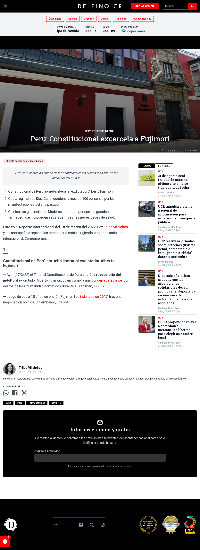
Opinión (72, 18)
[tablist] (167, 165)
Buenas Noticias (142, 18)
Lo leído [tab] (164, 166)
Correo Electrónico (47, 451)
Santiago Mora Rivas (169, 308)
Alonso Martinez (167, 192)
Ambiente (121, 18)
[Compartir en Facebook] (15, 393)
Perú (19, 403)
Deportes (89, 18)
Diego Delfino (165, 261)
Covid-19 (56, 403)
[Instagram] (102, 524)
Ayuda (56, 524)
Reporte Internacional (100, 131)
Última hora (55, 18)
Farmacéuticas (37, 403)
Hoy (160, 171)
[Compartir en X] (24, 393)
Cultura (105, 18)
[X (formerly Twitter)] (91, 524)
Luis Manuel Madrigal (169, 227)
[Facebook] (80, 524)
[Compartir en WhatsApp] (6, 393)
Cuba (8, 403)
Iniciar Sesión (144, 6)
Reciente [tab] (147, 166)
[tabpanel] (167, 258)
